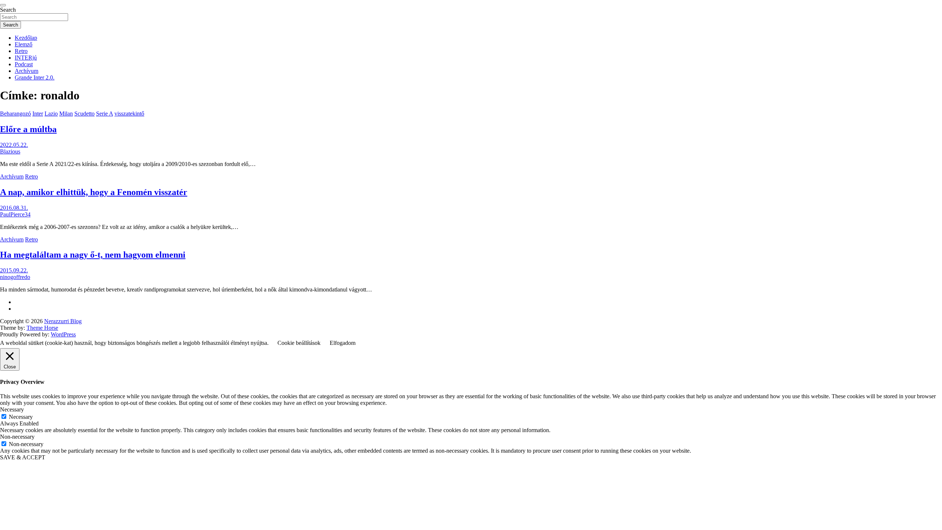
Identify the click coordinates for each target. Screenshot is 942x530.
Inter (37, 113)
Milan (66, 113)
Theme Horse (42, 328)
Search (8, 10)
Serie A (104, 113)
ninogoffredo (15, 277)
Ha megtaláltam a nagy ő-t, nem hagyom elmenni (92, 254)
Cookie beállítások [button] (299, 343)
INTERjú (26, 57)
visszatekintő (129, 113)
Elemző (23, 44)
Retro (21, 51)
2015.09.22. (14, 270)
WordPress (63, 334)
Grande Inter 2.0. (34, 77)
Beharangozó (15, 113)
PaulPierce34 (15, 214)
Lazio (51, 113)
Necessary (21, 417)
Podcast (24, 64)
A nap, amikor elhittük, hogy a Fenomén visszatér (93, 192)
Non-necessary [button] (17, 437)
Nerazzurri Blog (63, 321)
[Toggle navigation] (3, 5)
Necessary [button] (12, 409)
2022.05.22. (14, 145)
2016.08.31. (14, 208)
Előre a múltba (28, 129)
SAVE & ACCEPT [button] (22, 457)
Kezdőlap (26, 38)
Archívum (26, 71)
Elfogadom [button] (342, 343)
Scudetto (84, 113)
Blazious (10, 151)
